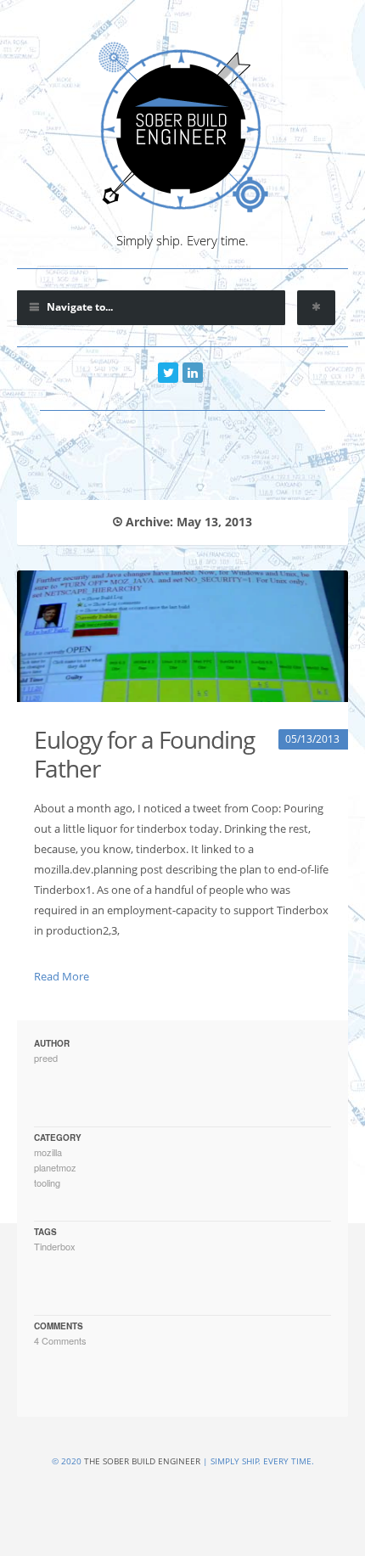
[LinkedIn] (192, 372)
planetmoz (55, 1167)
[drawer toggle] (316, 307)
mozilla (48, 1152)
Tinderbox (55, 1246)
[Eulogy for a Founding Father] (182, 636)
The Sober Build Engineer (142, 1461)
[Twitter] (168, 372)
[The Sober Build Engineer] (182, 127)
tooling (47, 1182)
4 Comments (60, 1340)
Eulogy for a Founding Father (144, 753)
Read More (61, 976)
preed (46, 1057)
